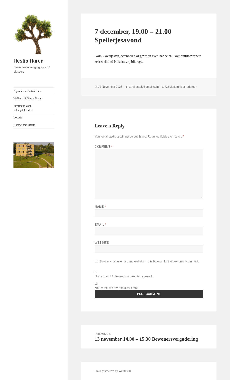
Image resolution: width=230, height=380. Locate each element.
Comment (103, 146)
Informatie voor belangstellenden (22, 108)
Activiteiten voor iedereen (181, 86)
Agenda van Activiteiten (27, 91)
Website (102, 242)
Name (100, 206)
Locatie (17, 117)
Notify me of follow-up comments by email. (124, 276)
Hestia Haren (28, 61)
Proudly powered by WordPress (113, 370)
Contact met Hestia (24, 124)
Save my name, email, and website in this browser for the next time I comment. (149, 261)
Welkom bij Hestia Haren (27, 98)
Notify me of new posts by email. (117, 287)
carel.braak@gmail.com (143, 86)
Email (100, 224)
